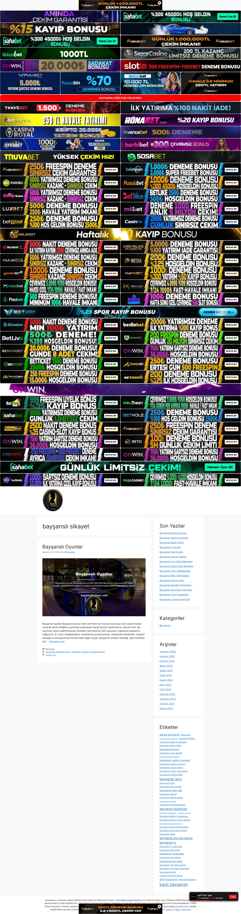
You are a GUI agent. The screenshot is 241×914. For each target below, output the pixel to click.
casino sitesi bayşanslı (171, 875)
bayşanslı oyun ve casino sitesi (171, 824)
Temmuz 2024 (168, 699)
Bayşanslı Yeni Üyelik (171, 552)
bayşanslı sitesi (167, 834)
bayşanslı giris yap (171, 790)
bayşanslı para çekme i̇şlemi (174, 827)
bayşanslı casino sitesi (171, 767)
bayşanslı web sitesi (170, 850)
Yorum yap (51, 655)
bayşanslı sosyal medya (176, 838)
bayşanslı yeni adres (170, 857)
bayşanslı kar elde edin (168, 813)
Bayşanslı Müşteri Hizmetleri (175, 585)
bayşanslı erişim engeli (171, 774)
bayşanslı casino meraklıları (169, 757)
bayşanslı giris (171, 779)
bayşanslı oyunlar (80, 652)
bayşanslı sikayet (97, 652)
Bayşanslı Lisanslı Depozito (175, 599)
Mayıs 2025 (166, 665)
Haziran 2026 (167, 656)
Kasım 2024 (166, 680)
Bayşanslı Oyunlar (62, 547)
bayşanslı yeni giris (171, 861)
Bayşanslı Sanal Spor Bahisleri (176, 566)
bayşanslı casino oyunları (175, 760)
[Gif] (120, 234)
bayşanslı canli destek (171, 753)
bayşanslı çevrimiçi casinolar (174, 868)
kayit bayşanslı (174, 884)
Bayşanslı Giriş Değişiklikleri (175, 571)
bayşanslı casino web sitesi (174, 771)
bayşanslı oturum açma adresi (175, 820)
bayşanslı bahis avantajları (173, 742)
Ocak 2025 (166, 675)
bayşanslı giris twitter (171, 786)
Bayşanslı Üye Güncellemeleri (176, 561)
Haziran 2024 (167, 703)
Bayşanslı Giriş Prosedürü (174, 594)
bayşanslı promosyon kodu (173, 830)
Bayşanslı (50, 649)
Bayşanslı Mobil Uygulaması (174, 816)
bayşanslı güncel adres (171, 797)
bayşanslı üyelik (168, 872)
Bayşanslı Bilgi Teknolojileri (174, 575)
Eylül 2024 (165, 689)
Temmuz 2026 (168, 651)
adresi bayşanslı (169, 734)
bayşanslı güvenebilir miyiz (58, 652)
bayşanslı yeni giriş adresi (173, 865)
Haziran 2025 (167, 661)
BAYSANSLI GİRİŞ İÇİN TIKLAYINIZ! (120, 98)
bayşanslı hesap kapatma (172, 804)
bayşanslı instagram (173, 809)
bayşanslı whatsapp (172, 853)
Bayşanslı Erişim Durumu (173, 533)
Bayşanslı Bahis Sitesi (172, 542)
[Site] (60, 169)
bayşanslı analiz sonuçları (169, 739)
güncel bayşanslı (187, 879)
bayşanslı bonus (169, 749)
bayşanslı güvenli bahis (168, 801)
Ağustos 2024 (167, 694)
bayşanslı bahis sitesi (170, 745)
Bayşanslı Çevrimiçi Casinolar (176, 590)
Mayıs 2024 (166, 708)
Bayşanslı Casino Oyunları (174, 537)
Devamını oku (57, 641)
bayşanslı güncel (168, 794)
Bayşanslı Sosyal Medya (173, 556)
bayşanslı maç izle (184, 813)
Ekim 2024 (165, 684)
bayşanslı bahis (187, 738)
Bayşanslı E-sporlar (170, 547)
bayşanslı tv (168, 842)
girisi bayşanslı (168, 879)
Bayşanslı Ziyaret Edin (172, 580)
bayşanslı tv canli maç (171, 846)
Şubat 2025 (166, 670)
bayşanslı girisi (167, 783)
